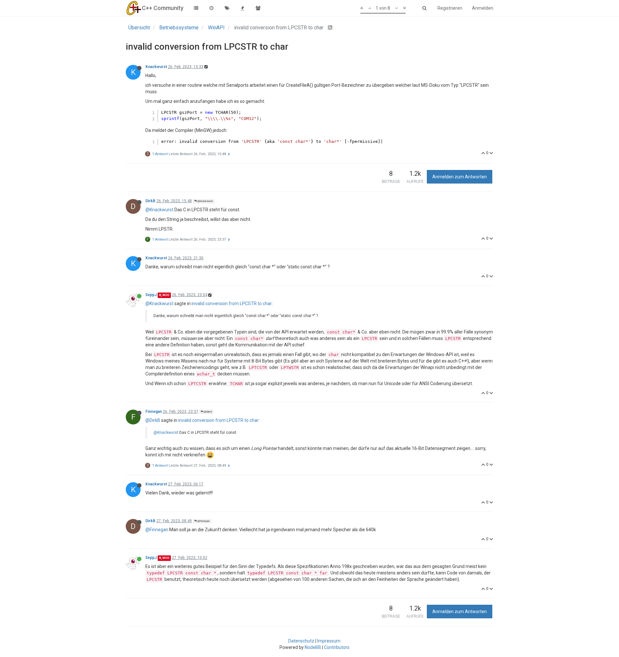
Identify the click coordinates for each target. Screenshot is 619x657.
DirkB (150, 201)
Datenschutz (301, 640)
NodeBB (313, 647)
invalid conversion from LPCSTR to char (232, 303)
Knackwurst (156, 67)
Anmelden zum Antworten (459, 176)
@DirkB (207, 411)
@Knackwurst (205, 201)
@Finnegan (203, 521)
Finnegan (153, 411)
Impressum (328, 640)
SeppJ (151, 295)
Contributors (336, 647)
